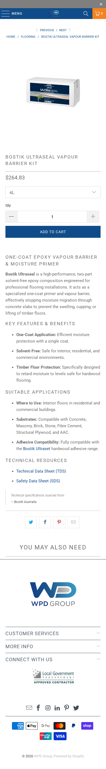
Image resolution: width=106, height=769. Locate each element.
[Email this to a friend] (73, 522)
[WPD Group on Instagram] (48, 708)
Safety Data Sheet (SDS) (38, 481)
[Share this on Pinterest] (59, 522)
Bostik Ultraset (36, 448)
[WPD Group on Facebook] (39, 708)
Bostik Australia (25, 502)
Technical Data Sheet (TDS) (41, 471)
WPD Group (43, 756)
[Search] (86, 13)
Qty (8, 205)
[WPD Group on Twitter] (76, 708)
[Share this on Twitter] (31, 522)
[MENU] (3, 13)
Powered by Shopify (69, 756)
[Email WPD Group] (29, 708)
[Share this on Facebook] (45, 522)
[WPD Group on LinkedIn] (58, 708)
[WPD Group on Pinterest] (67, 708)
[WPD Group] (53, 13)
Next (63, 30)
